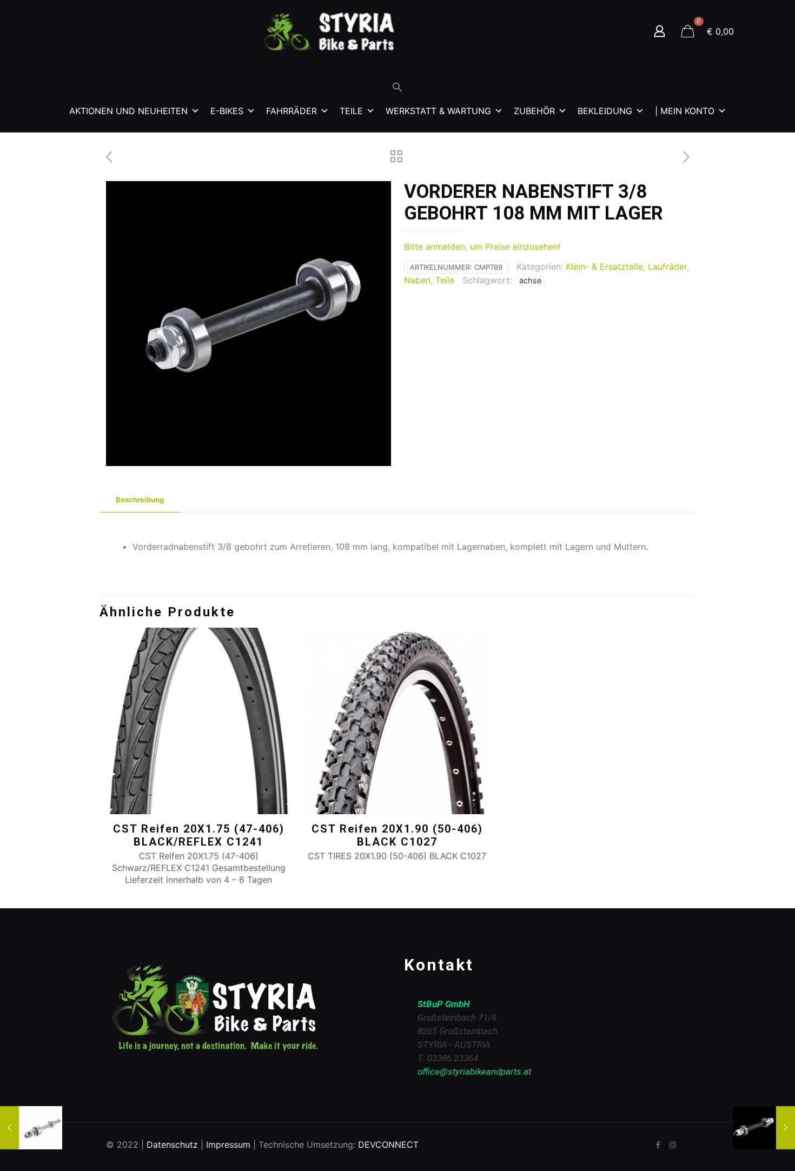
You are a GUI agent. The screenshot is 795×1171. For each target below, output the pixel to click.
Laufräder (667, 266)
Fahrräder (291, 110)
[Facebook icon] (658, 1145)
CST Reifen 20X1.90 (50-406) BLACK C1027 (397, 835)
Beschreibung (140, 499)
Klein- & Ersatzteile (604, 266)
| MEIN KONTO (684, 110)
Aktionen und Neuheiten (128, 110)
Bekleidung (605, 110)
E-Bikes (226, 110)
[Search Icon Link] (397, 89)
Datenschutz (172, 1144)
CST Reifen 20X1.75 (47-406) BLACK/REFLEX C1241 (198, 835)
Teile (351, 110)
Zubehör (534, 110)
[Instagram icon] (672, 1145)
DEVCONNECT (388, 1144)
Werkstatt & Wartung (438, 110)
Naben (417, 280)
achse (530, 280)
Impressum (228, 1144)
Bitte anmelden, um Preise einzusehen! (482, 246)
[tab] (140, 500)
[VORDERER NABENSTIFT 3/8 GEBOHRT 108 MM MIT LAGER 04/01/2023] (764, 1127)
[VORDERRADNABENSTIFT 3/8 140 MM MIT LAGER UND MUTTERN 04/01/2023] (31, 1127)
